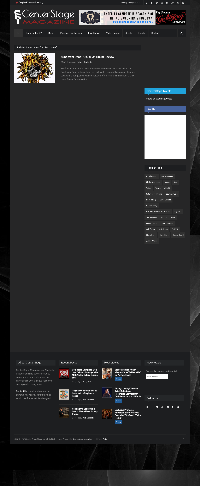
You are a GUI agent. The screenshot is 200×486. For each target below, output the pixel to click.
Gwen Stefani (165, 200)
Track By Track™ (34, 33)
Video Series (112, 33)
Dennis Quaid (178, 235)
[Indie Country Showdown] (132, 17)
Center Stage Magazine (82, 439)
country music (172, 194)
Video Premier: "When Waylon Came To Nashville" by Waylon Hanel (128, 372)
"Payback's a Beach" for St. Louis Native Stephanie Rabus (42, 2)
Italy (175, 182)
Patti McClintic (88, 400)
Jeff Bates (150, 229)
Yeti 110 (175, 229)
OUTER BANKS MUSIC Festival (158, 212)
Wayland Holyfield (162, 188)
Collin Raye (164, 235)
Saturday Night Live (154, 194)
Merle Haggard (167, 176)
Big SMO (178, 212)
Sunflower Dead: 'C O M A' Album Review (87, 57)
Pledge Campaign (153, 182)
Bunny (167, 182)
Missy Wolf (87, 381)
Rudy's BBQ (151, 200)
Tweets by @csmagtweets (158, 98)
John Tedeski (85, 62)
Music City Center (168, 217)
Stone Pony (150, 235)
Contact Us (21, 391)
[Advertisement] (166, 63)
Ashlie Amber (151, 241)
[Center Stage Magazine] (44, 17)
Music (51, 33)
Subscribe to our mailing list (161, 371)
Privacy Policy (102, 439)
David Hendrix (151, 176)
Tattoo (148, 188)
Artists (128, 33)
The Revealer (151, 217)
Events (141, 33)
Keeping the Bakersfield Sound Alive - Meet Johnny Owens (85, 411)
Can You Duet (167, 223)
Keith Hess (163, 229)
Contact (155, 33)
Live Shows (94, 33)
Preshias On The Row (71, 33)
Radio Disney (151, 206)
